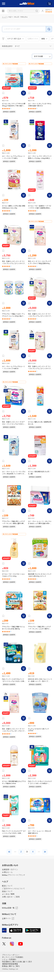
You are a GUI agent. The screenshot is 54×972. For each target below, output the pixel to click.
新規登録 (48, 12)
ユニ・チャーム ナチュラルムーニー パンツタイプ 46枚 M (13, 367)
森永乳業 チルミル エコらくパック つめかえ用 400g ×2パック (39, 575)
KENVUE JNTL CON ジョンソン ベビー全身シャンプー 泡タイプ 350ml (40, 680)
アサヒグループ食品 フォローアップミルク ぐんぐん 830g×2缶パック (13, 315)
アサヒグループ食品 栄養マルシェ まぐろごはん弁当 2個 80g (13, 628)
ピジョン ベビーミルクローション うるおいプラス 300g (13, 575)
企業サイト (6, 919)
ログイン (48, 10)
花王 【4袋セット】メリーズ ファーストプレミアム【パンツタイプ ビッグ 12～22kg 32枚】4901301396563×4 (39, 367)
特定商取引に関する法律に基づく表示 (17, 962)
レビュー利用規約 (9, 959)
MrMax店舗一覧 (8, 908)
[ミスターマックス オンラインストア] (27, 4)
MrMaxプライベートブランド (13, 875)
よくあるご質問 (8, 894)
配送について (7, 886)
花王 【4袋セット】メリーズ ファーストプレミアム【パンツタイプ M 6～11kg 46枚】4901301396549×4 (39, 315)
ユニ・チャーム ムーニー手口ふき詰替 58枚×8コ (39, 832)
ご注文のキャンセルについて (13, 888)
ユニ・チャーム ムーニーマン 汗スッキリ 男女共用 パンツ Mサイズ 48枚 (13, 473)
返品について (7, 891)
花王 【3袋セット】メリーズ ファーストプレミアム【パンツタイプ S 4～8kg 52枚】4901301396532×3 (14, 262)
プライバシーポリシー (11, 955)
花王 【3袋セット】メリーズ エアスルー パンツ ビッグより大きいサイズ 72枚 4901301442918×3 (13, 423)
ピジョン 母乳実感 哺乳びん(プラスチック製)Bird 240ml (14, 782)
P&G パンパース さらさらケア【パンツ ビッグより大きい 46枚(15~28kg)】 (13, 832)
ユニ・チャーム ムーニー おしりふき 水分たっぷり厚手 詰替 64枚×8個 (39, 522)
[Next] (44, 851)
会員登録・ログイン (10, 869)
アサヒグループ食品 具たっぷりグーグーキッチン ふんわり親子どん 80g (39, 628)
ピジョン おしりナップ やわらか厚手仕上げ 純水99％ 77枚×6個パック (13, 105)
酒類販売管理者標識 (10, 964)
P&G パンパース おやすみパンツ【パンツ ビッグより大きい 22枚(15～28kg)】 (13, 680)
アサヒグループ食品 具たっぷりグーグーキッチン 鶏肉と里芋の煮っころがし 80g (13, 522)
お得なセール (7, 872)
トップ (4, 17)
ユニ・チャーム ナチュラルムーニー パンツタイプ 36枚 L (13, 157)
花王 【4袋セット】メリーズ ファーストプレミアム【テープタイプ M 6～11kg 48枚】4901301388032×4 (14, 730)
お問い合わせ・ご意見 (11, 897)
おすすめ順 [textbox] (38, 56)
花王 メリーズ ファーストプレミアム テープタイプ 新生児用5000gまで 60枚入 (39, 262)
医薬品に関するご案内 (11, 966)
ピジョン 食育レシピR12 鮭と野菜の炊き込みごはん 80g (13, 207)
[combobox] (42, 56)
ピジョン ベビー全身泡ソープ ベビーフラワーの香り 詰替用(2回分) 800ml (39, 207)
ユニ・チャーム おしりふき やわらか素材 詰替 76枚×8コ (39, 105)
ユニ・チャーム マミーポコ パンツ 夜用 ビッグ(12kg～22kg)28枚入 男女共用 (40, 157)
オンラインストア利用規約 (12, 957)
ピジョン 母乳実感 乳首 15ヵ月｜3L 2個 (39, 473)
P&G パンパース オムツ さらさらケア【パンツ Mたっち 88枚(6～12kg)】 (40, 782)
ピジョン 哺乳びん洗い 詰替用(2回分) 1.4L (39, 423)
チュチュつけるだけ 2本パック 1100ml (38, 730)
